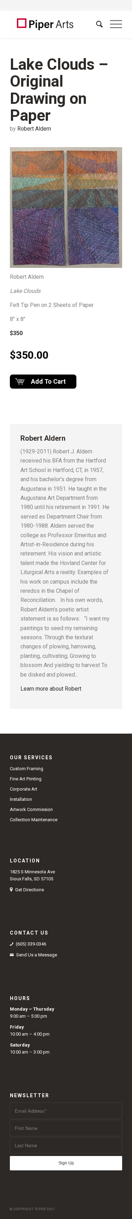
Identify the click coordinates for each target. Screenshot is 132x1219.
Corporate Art (23, 789)
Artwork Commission (31, 809)
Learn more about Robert (50, 688)
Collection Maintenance (33, 819)
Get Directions (29, 889)
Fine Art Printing (26, 778)
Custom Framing (26, 768)
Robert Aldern (34, 128)
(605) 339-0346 (31, 944)
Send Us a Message (36, 954)
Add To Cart (48, 381)
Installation (21, 799)
